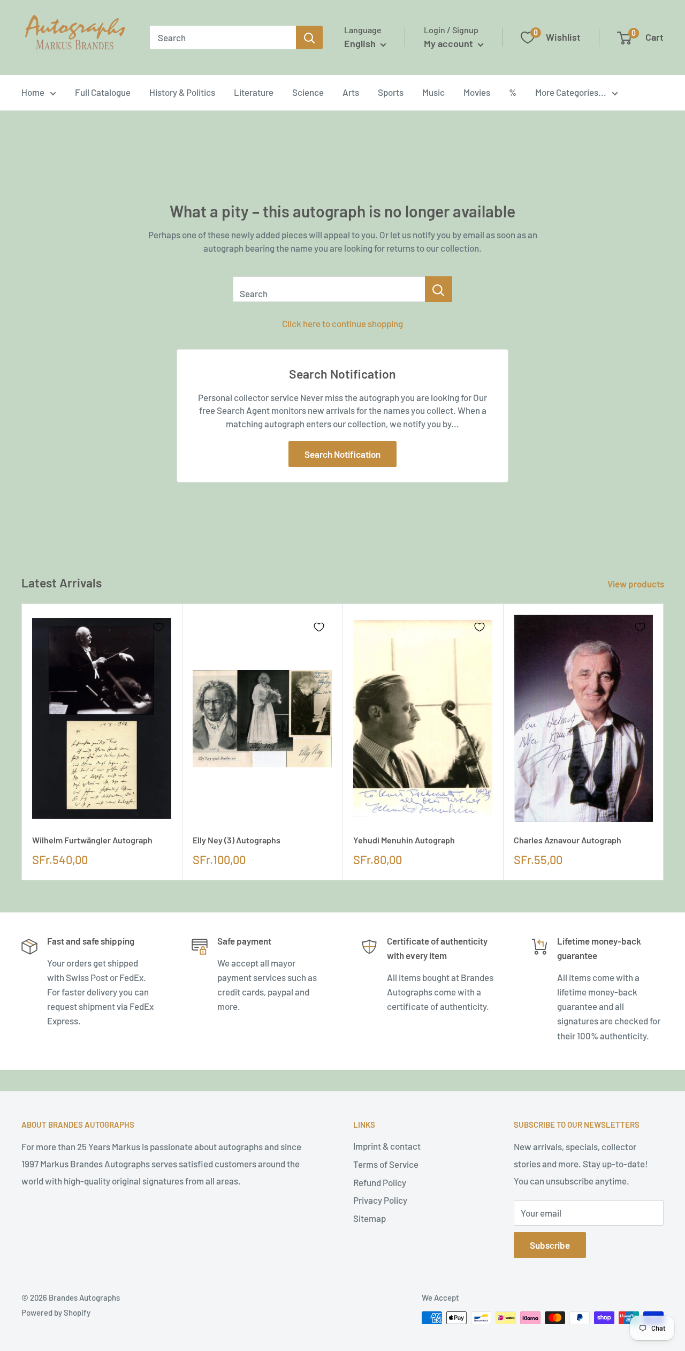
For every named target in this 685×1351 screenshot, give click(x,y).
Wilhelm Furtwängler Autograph (92, 840)
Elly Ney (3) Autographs (236, 840)
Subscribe (550, 1245)
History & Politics (182, 92)
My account (449, 43)
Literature (253, 92)
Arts (350, 92)
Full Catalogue (103, 92)
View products (636, 583)
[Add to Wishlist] (158, 627)
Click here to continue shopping (342, 323)
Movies (476, 92)
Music (433, 92)
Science (308, 92)
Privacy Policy (380, 1200)
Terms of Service (385, 1164)
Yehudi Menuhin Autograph (404, 840)
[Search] (309, 37)
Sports (391, 92)
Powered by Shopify (55, 1312)
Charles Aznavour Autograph (567, 840)
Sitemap (369, 1218)
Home (32, 92)
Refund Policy (379, 1182)
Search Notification (342, 454)
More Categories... (570, 92)
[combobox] (223, 37)
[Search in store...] (438, 289)
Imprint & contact (387, 1146)
